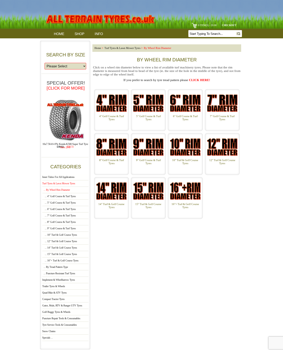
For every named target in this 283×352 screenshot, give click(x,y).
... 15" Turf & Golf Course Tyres (59, 254)
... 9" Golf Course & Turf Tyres (59, 228)
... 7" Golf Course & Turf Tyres (59, 215)
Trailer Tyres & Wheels (53, 286)
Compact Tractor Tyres (53, 299)
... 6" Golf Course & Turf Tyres (59, 209)
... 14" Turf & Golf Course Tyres (59, 247)
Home (59, 34)
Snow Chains (49, 331)
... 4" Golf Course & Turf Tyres (59, 196)
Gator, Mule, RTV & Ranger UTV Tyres (62, 305)
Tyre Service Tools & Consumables (59, 325)
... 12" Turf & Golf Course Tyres (59, 241)
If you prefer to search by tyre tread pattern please (166, 80)
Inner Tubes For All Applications (58, 177)
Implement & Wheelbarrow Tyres (58, 280)
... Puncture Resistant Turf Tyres (58, 273)
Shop (79, 34)
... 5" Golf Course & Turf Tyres (59, 202)
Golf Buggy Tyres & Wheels (56, 312)
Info (99, 34)
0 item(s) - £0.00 (207, 25)
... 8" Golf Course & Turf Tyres (59, 222)
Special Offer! (66, 85)
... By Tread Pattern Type (55, 267)
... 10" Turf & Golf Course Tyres (59, 235)
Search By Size (65, 54)
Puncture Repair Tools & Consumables (61, 318)
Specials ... (47, 337)
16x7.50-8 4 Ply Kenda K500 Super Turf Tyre (65, 144)
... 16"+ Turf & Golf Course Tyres (60, 260)
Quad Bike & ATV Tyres (54, 292)
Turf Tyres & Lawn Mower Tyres (122, 48)
